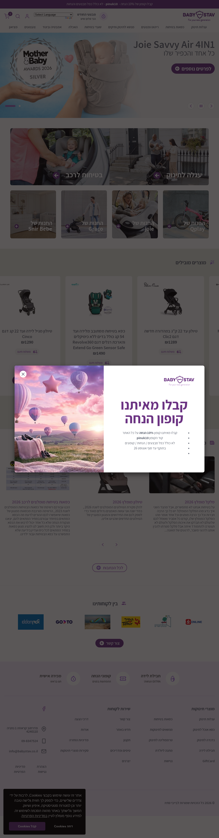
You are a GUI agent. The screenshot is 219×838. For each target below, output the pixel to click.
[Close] (23, 374)
